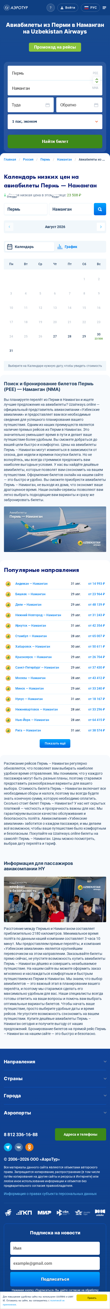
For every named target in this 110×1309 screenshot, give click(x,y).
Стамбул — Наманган (31, 636)
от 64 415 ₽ (96, 720)
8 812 (21, 1134)
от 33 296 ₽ (96, 709)
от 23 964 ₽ (96, 594)
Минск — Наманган (29, 688)
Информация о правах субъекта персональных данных (50, 1194)
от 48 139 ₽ (96, 604)
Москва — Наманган (30, 678)
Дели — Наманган (28, 604)
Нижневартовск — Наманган (36, 709)
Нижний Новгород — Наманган (38, 615)
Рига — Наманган (28, 730)
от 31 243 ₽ (96, 615)
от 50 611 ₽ (96, 646)
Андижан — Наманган (31, 583)
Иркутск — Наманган (30, 625)
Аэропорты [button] (17, 1112)
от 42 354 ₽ (96, 625)
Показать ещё (55, 743)
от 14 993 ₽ (96, 583)
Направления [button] (19, 1061)
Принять (91, 1298)
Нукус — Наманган (29, 699)
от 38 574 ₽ (96, 730)
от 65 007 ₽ (96, 636)
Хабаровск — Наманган (32, 646)
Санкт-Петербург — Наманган (37, 667)
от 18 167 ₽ (96, 699)
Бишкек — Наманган (30, 594)
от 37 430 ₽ (96, 667)
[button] (51, 8)
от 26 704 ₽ (96, 657)
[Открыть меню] (104, 7)
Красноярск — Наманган (33, 657)
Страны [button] (13, 1078)
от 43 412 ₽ (96, 678)
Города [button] (12, 1095)
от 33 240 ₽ (96, 688)
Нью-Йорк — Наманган (32, 720)
